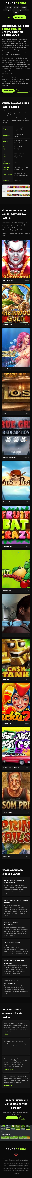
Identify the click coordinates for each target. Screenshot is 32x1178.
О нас (14, 10)
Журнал (16, 7)
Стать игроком (19, 17)
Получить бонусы (23, 90)
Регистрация (12, 1118)
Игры (16, 12)
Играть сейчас (8, 90)
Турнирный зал (24, 10)
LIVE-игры (7, 10)
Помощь (8, 7)
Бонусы (24, 7)
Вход (9, 17)
